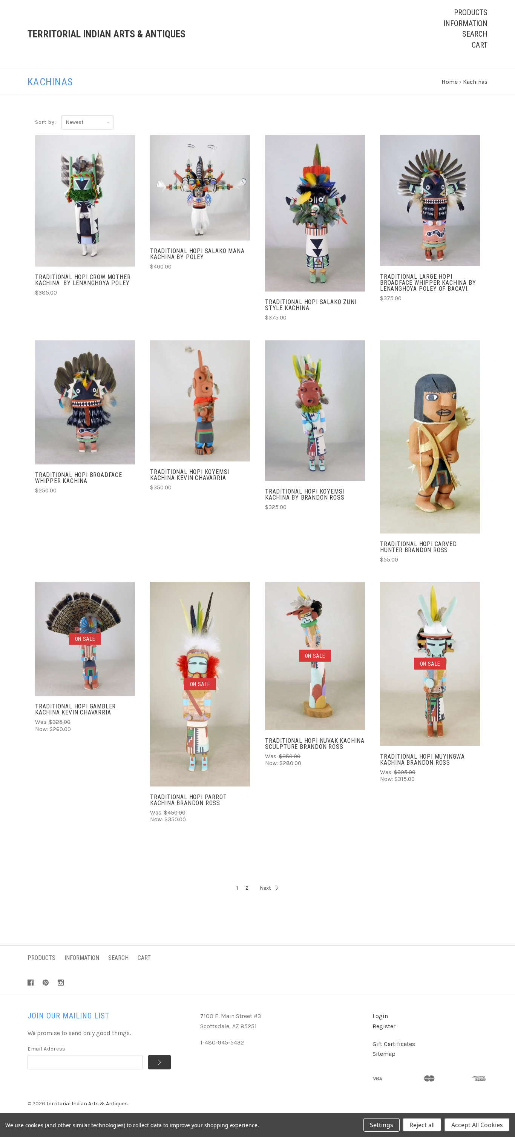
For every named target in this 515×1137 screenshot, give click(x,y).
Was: (42, 722)
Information (465, 23)
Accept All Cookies (477, 1125)
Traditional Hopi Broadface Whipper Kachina (78, 477)
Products (470, 12)
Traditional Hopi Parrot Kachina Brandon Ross (188, 800)
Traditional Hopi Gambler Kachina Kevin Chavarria (75, 709)
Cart (479, 44)
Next (265, 888)
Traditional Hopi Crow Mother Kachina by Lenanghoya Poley (82, 280)
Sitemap (383, 1053)
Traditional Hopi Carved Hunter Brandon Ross (418, 547)
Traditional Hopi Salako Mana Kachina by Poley (197, 254)
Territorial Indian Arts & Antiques (87, 1103)
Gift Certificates (393, 1044)
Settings (381, 1125)
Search (474, 34)
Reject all (422, 1125)
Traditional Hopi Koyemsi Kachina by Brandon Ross (304, 494)
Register (383, 1026)
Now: (42, 729)
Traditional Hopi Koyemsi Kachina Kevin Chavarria (189, 474)
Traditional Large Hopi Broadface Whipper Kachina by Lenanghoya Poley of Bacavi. (428, 282)
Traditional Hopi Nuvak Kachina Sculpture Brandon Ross (315, 743)
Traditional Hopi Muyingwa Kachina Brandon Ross (422, 759)
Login (380, 1016)
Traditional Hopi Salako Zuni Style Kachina (310, 305)
